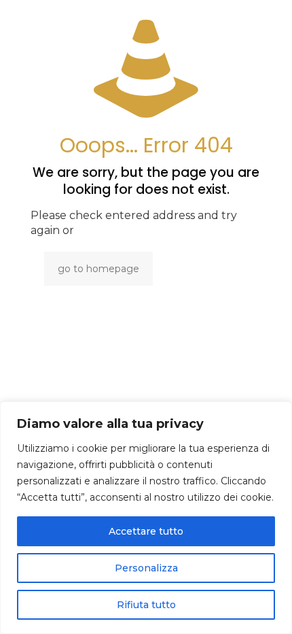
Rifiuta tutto (146, 605)
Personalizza (146, 568)
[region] (146, 517)
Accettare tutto (146, 531)
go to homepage (98, 269)
